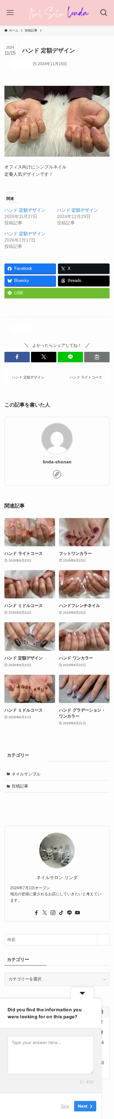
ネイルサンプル (26, 774)
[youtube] (77, 913)
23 (101, 1052)
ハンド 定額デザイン (25, 210)
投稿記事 (20, 64)
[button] (17, 357)
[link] (57, 474)
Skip (65, 1106)
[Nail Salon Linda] (57, 12)
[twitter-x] (44, 913)
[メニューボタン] (10, 12)
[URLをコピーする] (97, 357)
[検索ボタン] (103, 12)
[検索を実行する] (103, 939)
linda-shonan (57, 461)
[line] (69, 913)
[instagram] (53, 913)
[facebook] (36, 913)
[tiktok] (61, 913)
